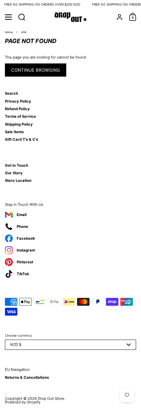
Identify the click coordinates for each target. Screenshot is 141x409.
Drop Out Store (51, 398)
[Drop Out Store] (71, 17)
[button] (22, 17)
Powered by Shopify (22, 402)
